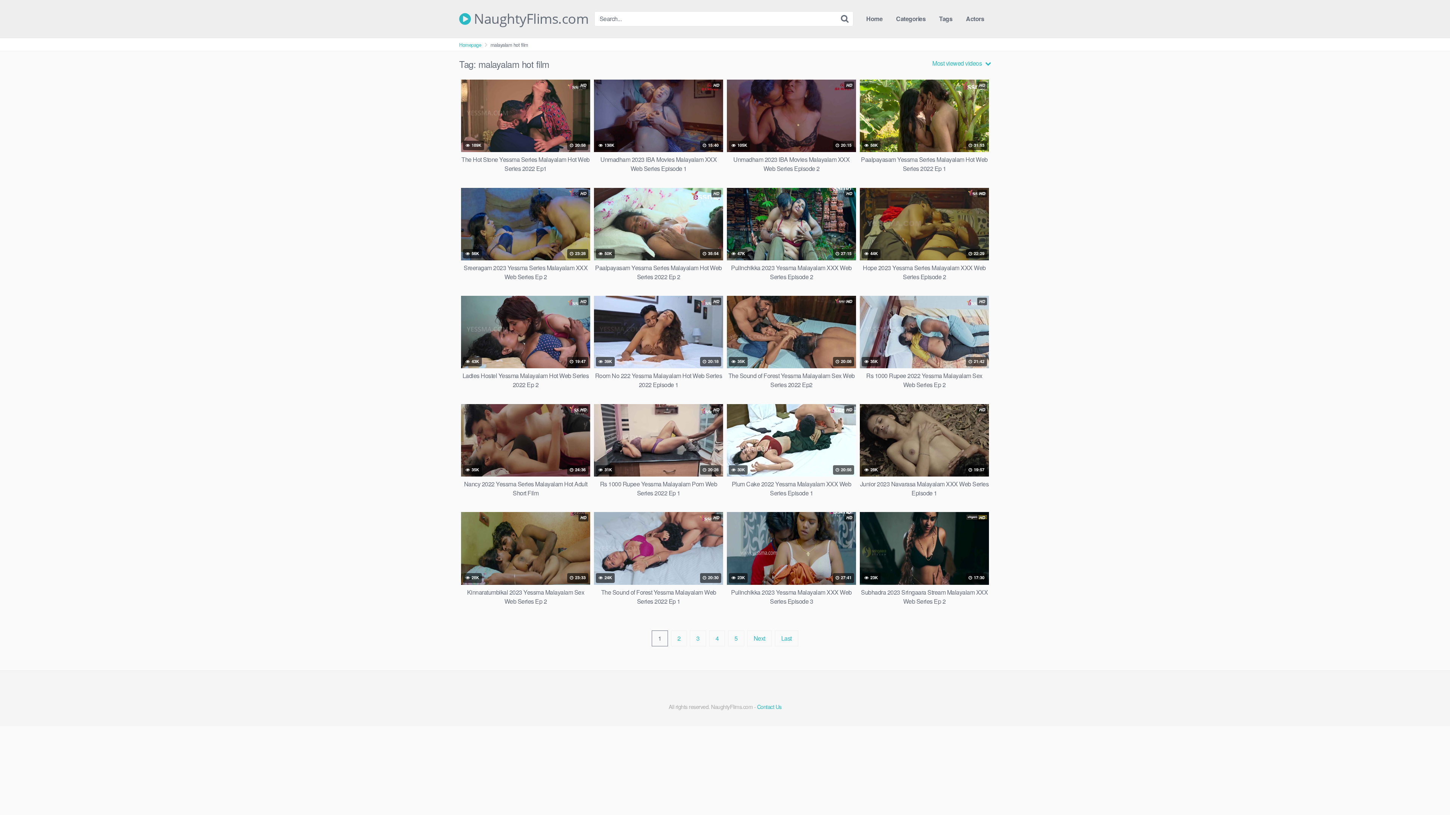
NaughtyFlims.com (529, 19)
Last (786, 638)
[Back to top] (1429, 791)
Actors (975, 18)
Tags (945, 18)
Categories (911, 18)
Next (759, 638)
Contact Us (769, 706)
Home (874, 18)
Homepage (470, 44)
